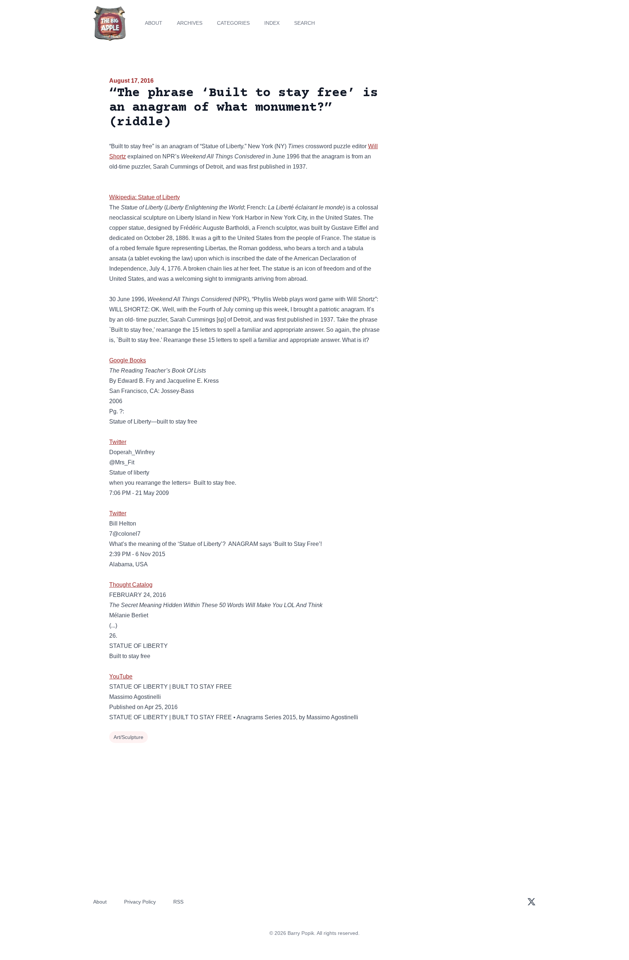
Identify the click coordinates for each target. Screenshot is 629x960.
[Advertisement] (454, 133)
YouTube (120, 676)
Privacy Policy (140, 902)
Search (304, 23)
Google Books (127, 360)
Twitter (117, 442)
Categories (233, 23)
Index (272, 23)
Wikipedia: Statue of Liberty (144, 197)
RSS (178, 902)
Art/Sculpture (128, 737)
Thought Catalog (131, 585)
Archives (189, 23)
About (153, 23)
